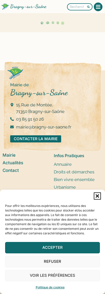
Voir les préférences (52, 275)
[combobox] (77, 6)
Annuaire (63, 164)
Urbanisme (65, 187)
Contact (11, 170)
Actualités (13, 162)
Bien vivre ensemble (74, 179)
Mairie (9, 155)
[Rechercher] (90, 6)
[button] (97, 196)
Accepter (52, 247)
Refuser (52, 261)
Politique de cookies (50, 287)
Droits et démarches (74, 171)
